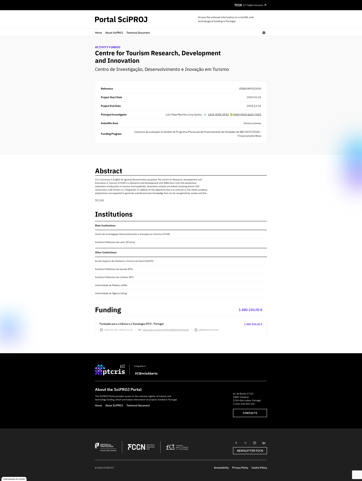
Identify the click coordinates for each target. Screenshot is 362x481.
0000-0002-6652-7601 (247, 114)
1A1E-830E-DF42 (218, 114)
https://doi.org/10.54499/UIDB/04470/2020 (166, 329)
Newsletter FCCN (250, 451)
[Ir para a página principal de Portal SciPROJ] (121, 19)
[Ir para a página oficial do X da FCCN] (245, 443)
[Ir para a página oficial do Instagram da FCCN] (255, 443)
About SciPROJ (114, 32)
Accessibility (221, 467)
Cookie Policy (259, 467)
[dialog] (14, 479)
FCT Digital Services (253, 5)
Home (98, 32)
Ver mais (99, 199)
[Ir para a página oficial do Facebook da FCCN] (236, 443)
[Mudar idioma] (264, 33)
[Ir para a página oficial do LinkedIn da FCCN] (264, 443)
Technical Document (138, 32)
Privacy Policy (240, 467)
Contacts (250, 413)
